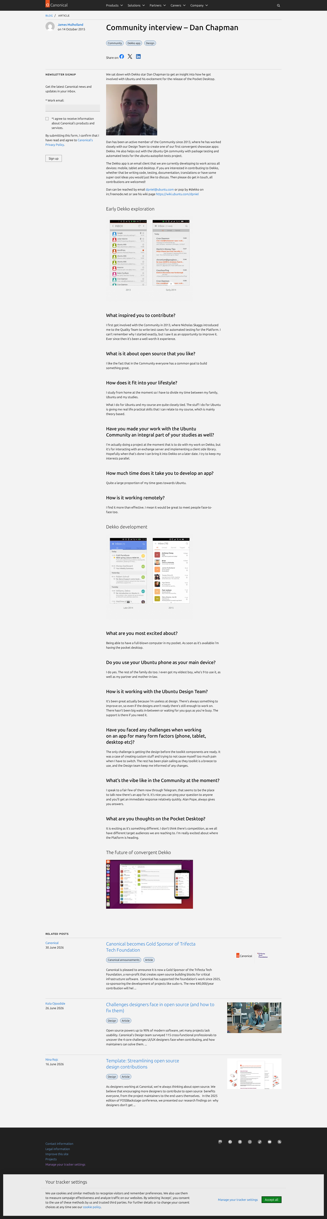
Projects (51, 1159)
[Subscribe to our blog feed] (278, 1143)
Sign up (54, 158)
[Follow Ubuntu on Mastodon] (219, 1143)
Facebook (121, 56)
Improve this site (56, 1154)
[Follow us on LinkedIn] (239, 1143)
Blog (49, 15)
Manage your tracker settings (65, 1164)
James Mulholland (70, 24)
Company (197, 5)
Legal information (57, 1149)
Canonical (52, 942)
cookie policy (92, 1207)
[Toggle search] (278, 5)
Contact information (59, 1143)
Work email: (56, 100)
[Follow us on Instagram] (249, 1143)
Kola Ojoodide (55, 1003)
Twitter (130, 56)
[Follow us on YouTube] (269, 1143)
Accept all (271, 1199)
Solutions (134, 5)
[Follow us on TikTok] (259, 1143)
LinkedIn (138, 56)
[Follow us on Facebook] (229, 1143)
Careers (176, 5)
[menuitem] (114, 5)
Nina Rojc (51, 1059)
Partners (155, 5)
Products (112, 5)
